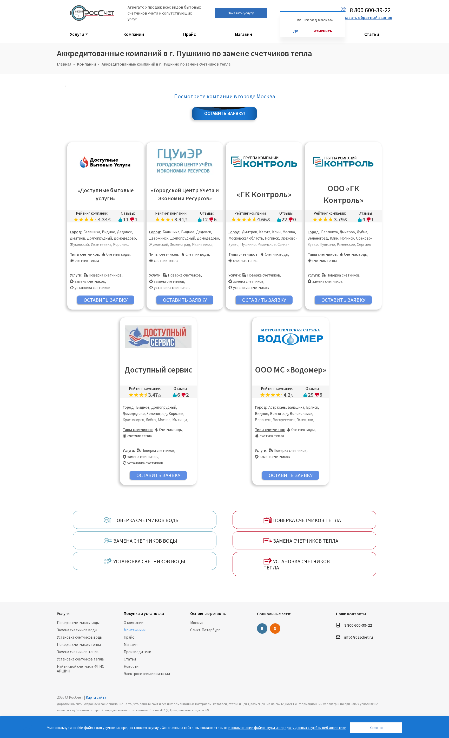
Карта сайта (96, 697)
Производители (137, 651)
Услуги (63, 613)
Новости (131, 666)
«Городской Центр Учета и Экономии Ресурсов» (185, 194)
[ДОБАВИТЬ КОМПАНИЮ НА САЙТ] (25, 724)
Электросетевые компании (147, 673)
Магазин (130, 644)
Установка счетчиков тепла (80, 659)
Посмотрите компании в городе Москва (224, 96)
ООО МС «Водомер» (290, 369)
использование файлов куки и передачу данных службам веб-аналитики (287, 727)
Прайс (129, 637)
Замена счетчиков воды (77, 629)
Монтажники (135, 629)
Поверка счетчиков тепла (79, 644)
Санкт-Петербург (205, 629)
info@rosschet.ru (358, 637)
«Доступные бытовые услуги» (105, 194)
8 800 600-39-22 (358, 625)
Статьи (130, 659)
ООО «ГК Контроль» (343, 194)
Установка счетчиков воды (79, 637)
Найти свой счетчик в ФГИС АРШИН (80, 668)
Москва (196, 622)
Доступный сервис (158, 369)
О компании (133, 622)
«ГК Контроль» (264, 194)
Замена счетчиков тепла (77, 651)
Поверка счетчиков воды (78, 622)
